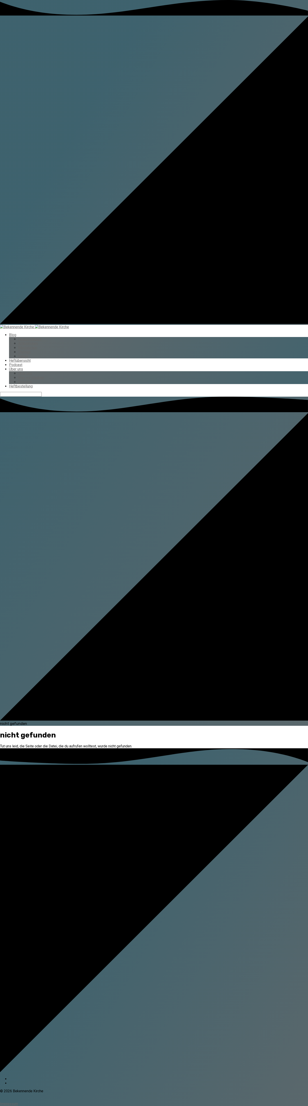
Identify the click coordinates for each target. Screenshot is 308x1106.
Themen (24, 352)
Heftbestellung (21, 386)
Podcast (15, 365)
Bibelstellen (27, 348)
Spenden (25, 382)
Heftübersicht (20, 360)
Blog (12, 335)
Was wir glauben (31, 377)
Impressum (9, 1104)
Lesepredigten (29, 339)
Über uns (16, 369)
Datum (23, 356)
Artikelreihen (28, 343)
